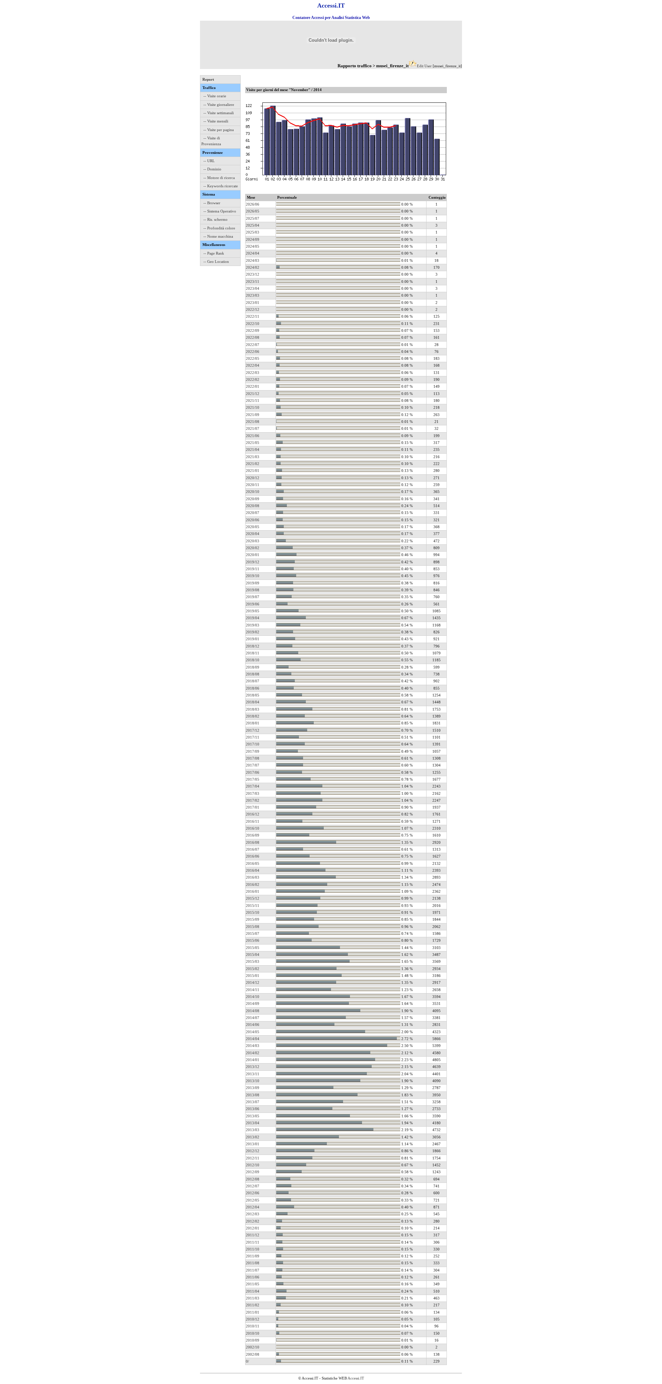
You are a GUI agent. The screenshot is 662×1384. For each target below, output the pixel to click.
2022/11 (252, 316)
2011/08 (252, 1263)
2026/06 (252, 204)
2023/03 (252, 295)
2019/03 (252, 625)
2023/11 (252, 281)
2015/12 (252, 898)
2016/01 (252, 891)
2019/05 (252, 611)
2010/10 (252, 1333)
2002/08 (252, 1354)
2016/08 (252, 842)
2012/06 (252, 1193)
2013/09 (252, 1088)
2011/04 (252, 1291)
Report (208, 79)
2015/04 (252, 954)
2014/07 (252, 1018)
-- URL (209, 161)
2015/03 (252, 961)
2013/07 (252, 1102)
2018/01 (252, 723)
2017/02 (252, 800)
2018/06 (252, 688)
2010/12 (252, 1319)
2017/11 (252, 737)
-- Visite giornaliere (218, 104)
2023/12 (252, 274)
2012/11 (252, 1158)
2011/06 (252, 1277)
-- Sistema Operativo (219, 211)
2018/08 (252, 674)
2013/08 (252, 1095)
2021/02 (252, 464)
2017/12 (252, 730)
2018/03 (252, 709)
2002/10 (252, 1347)
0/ (247, 1361)
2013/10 (252, 1081)
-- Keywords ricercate (220, 186)
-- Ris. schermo (215, 219)
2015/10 (252, 912)
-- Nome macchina (218, 236)
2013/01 (252, 1144)
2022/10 (252, 324)
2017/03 (252, 793)
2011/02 (252, 1305)
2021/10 (252, 407)
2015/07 (252, 933)
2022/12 (252, 309)
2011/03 (252, 1298)
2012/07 (252, 1186)
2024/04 (252, 253)
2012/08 (252, 1179)
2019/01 (252, 639)
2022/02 (252, 379)
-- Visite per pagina (218, 130)
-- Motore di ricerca (219, 178)
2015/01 (252, 975)
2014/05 (252, 1032)
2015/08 (252, 927)
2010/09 (252, 1340)
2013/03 (252, 1130)
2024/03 (252, 260)
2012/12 (252, 1151)
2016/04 (252, 870)
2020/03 (252, 541)
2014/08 (252, 1011)
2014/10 (252, 997)
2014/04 (252, 1039)
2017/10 (252, 744)
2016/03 (252, 877)
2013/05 (252, 1116)
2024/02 (252, 267)
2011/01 (252, 1312)
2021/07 (252, 428)
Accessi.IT (356, 1378)
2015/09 (252, 919)
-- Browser (211, 203)
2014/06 (252, 1024)
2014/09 (252, 1003)
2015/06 (252, 940)
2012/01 (252, 1228)
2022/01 (252, 386)
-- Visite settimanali (218, 113)
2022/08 (252, 337)
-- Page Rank (213, 253)
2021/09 (252, 415)
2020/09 (252, 499)
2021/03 (252, 457)
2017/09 (252, 751)
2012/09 (252, 1172)
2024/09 (252, 239)
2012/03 (252, 1214)
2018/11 (252, 653)
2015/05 (252, 948)
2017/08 (252, 758)
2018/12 (252, 646)
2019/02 (252, 632)
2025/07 (252, 218)
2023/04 (252, 288)
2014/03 (252, 1046)
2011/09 (252, 1256)
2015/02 (252, 969)
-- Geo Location (216, 261)
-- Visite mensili (215, 121)
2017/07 (252, 765)
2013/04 (252, 1123)
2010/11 (252, 1326)
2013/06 (252, 1109)
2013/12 (252, 1067)
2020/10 (252, 492)
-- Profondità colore (219, 228)
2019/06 (252, 604)
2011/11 (252, 1242)
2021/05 (252, 443)
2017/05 (252, 779)
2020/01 (252, 555)
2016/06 (252, 856)
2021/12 (252, 394)
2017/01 (252, 807)
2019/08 (252, 590)
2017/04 (252, 786)
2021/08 (252, 421)
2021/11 (252, 400)
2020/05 (252, 527)
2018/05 (252, 695)
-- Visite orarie (214, 96)
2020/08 (252, 506)
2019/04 (252, 618)
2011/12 (252, 1235)
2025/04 (252, 225)
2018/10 (252, 660)
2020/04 (252, 534)
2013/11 (252, 1074)
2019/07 (252, 597)
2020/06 (252, 520)
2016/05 (252, 863)
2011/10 (252, 1249)
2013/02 (252, 1137)
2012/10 (252, 1165)
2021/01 (252, 470)
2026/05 (252, 211)
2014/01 (252, 1060)
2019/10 (252, 576)
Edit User (424, 66)
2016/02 (252, 884)
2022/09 (252, 330)
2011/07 (252, 1270)
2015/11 (252, 905)
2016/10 (252, 828)
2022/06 (252, 351)
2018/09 (252, 667)
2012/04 (252, 1207)
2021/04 (252, 449)
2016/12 (252, 814)
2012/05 (252, 1200)
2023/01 (252, 302)
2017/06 (252, 772)
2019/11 (252, 569)
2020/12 (252, 478)
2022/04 (252, 365)
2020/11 (252, 485)
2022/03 (252, 372)
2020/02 (252, 548)
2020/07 (252, 513)
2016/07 (252, 849)
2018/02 (252, 716)
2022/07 (252, 345)
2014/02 (252, 1053)
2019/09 (252, 583)
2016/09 (252, 835)
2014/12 (252, 982)
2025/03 (252, 232)
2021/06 (252, 436)
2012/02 (252, 1221)
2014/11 (252, 990)
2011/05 (252, 1284)
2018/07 (252, 681)
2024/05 (252, 246)
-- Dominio (212, 169)
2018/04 (252, 702)
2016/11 (252, 821)
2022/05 (252, 358)
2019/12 (252, 562)
